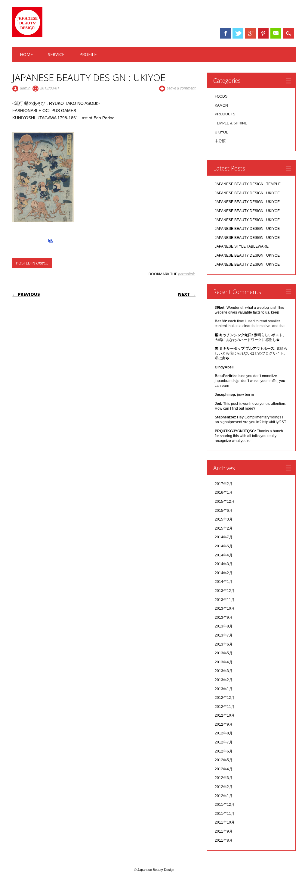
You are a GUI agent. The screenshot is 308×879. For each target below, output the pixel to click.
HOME (26, 54)
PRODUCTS (225, 114)
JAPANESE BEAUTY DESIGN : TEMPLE (248, 184)
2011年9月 (224, 831)
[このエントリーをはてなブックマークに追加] (50, 242)
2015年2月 (224, 528)
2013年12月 (225, 591)
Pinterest (263, 33)
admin (25, 88)
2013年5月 (224, 653)
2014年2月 (224, 573)
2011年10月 (225, 822)
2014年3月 (224, 564)
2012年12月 (225, 698)
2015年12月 (225, 501)
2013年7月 (224, 635)
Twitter (238, 33)
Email (275, 33)
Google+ (250, 33)
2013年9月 (224, 617)
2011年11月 (225, 814)
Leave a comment (181, 88)
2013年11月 (225, 600)
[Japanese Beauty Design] (27, 35)
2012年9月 (224, 724)
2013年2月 (224, 680)
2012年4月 (224, 769)
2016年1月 (224, 492)
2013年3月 (224, 671)
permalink (186, 274)
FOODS (221, 96)
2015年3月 (224, 519)
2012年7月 (224, 742)
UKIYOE (42, 263)
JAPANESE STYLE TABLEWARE (242, 246)
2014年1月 (224, 582)
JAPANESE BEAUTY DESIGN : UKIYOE (247, 193)
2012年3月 (224, 778)
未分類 (220, 141)
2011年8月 (224, 840)
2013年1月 (224, 689)
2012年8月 (224, 733)
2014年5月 (224, 546)
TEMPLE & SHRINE (231, 123)
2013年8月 (224, 626)
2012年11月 (225, 707)
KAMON (221, 105)
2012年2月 (224, 787)
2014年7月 (224, 537)
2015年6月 (224, 510)
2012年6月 (224, 751)
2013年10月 (225, 608)
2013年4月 (224, 662)
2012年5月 (224, 760)
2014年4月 (224, 555)
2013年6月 (224, 644)
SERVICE (56, 54)
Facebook (225, 33)
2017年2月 (224, 484)
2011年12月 (225, 804)
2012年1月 (224, 796)
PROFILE (88, 54)
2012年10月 (225, 715)
